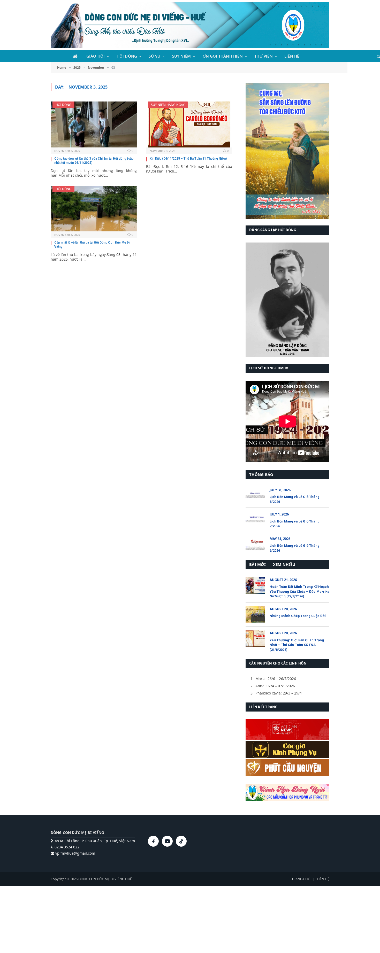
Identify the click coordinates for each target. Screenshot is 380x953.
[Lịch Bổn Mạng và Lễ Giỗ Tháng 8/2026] (255, 495)
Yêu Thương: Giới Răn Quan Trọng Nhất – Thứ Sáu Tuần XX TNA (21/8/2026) (297, 645)
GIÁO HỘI (95, 56)
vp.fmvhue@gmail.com (74, 853)
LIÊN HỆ (291, 56)
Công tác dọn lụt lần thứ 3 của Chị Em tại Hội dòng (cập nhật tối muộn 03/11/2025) (93, 161)
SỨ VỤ (154, 56)
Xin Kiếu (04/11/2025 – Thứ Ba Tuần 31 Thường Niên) (188, 158)
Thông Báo (261, 474)
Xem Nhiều (284, 564)
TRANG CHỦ (301, 879)
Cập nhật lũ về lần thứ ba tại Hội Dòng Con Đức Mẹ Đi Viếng (92, 244)
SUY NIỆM (181, 56)
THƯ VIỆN (263, 56)
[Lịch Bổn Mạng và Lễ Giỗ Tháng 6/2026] (255, 544)
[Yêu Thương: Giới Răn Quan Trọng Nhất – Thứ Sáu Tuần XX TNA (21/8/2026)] (255, 638)
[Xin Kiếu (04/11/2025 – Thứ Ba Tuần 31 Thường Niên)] (189, 124)
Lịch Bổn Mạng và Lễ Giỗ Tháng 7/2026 (295, 523)
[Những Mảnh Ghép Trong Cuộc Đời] (255, 614)
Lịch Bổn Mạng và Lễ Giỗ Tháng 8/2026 (295, 499)
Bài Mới (257, 564)
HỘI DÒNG (127, 56)
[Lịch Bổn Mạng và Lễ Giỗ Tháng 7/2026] (255, 519)
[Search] (378, 56)
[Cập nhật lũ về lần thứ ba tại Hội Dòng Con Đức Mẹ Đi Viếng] (94, 208)
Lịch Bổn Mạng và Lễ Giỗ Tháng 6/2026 (295, 548)
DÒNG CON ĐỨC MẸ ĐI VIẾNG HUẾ (105, 879)
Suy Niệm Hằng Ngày (168, 105)
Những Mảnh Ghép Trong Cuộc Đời (298, 616)
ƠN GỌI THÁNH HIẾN (223, 56)
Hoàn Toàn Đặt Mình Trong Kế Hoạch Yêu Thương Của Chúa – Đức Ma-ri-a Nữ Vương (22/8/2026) (299, 591)
